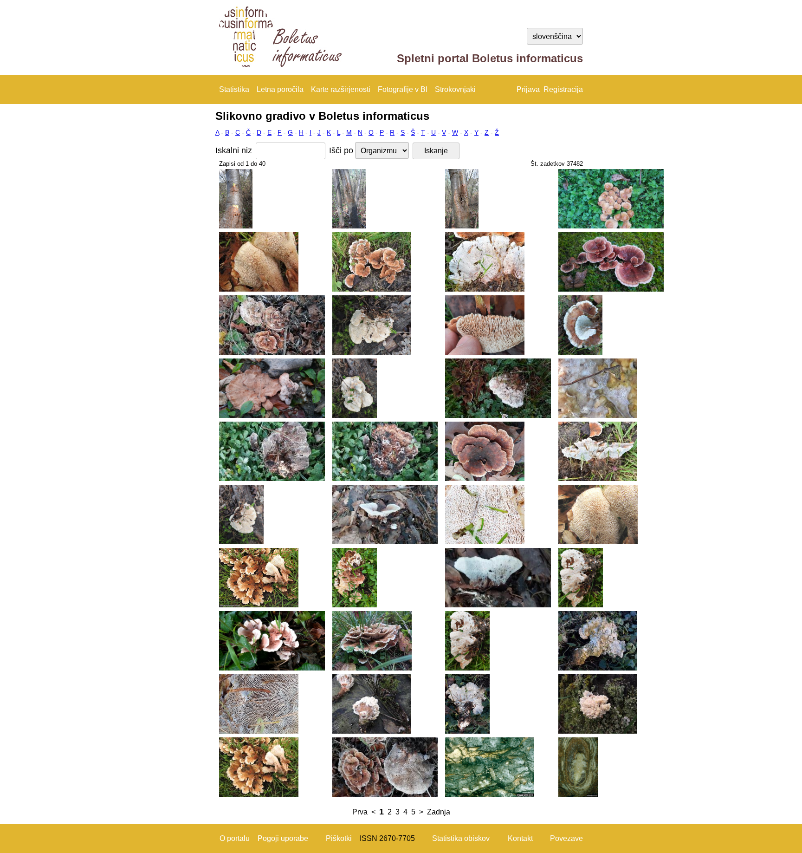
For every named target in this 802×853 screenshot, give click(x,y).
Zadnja (438, 812)
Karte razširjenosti (340, 89)
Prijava (528, 89)
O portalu (235, 838)
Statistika (234, 89)
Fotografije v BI (402, 89)
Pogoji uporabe (283, 838)
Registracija (563, 89)
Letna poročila (280, 89)
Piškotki (339, 838)
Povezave (566, 838)
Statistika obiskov (461, 838)
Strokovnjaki (455, 89)
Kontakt (520, 838)
